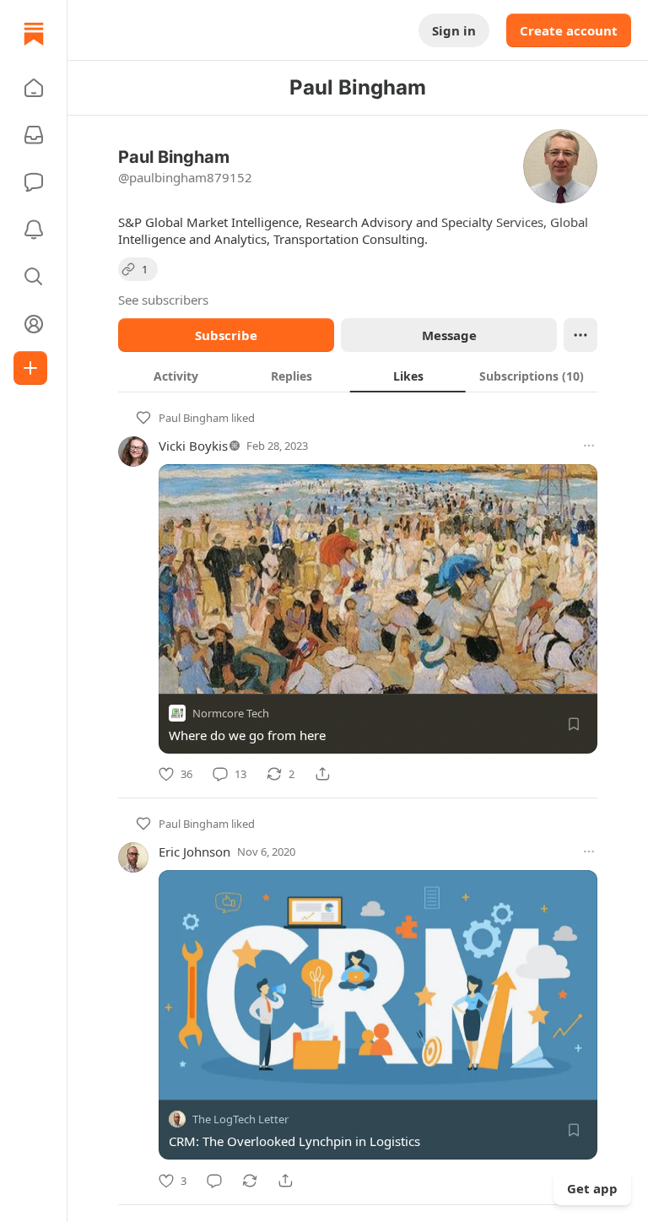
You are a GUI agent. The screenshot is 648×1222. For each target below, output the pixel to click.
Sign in (454, 30)
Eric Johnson (194, 851)
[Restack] (249, 1180)
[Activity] (34, 229)
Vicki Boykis (193, 445)
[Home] (34, 34)
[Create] (30, 368)
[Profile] (34, 324)
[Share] (322, 773)
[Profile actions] (580, 335)
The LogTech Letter (240, 1119)
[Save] (573, 724)
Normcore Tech (230, 713)
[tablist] (357, 375)
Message (449, 335)
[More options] (588, 445)
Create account (569, 30)
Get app (592, 1188)
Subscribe (226, 335)
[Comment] (214, 1180)
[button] (34, 88)
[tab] (176, 375)
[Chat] (34, 182)
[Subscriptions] (34, 135)
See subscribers (163, 299)
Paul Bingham (194, 417)
